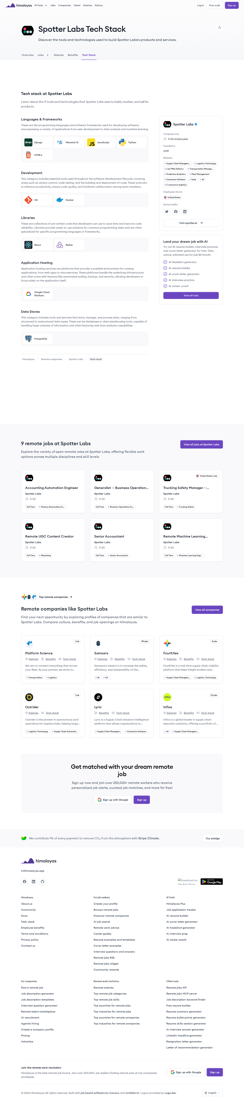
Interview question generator (39, 1005)
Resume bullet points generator (186, 1017)
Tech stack (67, 659)
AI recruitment (30, 1017)
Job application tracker (181, 909)
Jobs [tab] (43, 55)
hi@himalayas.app (32, 870)
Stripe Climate (148, 838)
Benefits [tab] (73, 55)
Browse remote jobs (106, 909)
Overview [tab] (28, 55)
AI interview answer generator (185, 1029)
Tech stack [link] (96, 359)
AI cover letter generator (182, 921)
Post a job (214, 5)
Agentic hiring (30, 1023)
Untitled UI (132, 1093)
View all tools (191, 295)
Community (28, 909)
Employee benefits (32, 927)
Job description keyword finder (185, 999)
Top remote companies (53, 597)
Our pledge (213, 838)
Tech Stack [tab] (89, 55)
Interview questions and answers (114, 951)
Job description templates (37, 999)
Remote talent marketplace (38, 1011)
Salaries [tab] (59, 55)
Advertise (27, 1041)
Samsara (101, 653)
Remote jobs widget (106, 963)
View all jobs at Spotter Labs (201, 444)
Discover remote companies (111, 915)
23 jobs (214, 695)
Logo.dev (170, 1093)
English (212, 1092)
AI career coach (176, 939)
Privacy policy (30, 939)
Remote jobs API (176, 987)
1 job (77, 641)
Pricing (25, 1035)
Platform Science (39, 653)
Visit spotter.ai (188, 223)
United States (174, 197)
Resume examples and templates (114, 939)
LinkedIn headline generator (184, 1035)
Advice (99, 5)
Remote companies (51, 359)
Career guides (102, 933)
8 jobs (214, 641)
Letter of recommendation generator (189, 1047)
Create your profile (106, 903)
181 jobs (144, 641)
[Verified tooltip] (195, 124)
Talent (77, 5)
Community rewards (106, 969)
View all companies (207, 609)
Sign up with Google (115, 799)
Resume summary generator (184, 1011)
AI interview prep (177, 933)
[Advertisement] (84, 78)
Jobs (53, 5)
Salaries (87, 5)
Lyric (98, 707)
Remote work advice (106, 927)
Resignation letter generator (184, 1041)
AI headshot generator (180, 927)
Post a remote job (32, 987)
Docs (24, 915)
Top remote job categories (110, 993)
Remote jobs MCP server (181, 993)
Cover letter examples (108, 945)
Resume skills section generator (186, 1023)
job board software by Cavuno (100, 1093)
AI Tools (39, 5)
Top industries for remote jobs (112, 1011)
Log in (200, 5)
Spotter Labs (76, 359)
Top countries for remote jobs (112, 1005)
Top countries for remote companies (116, 1017)
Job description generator (37, 993)
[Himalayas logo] (18, 5)
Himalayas (28, 359)
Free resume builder (178, 1005)
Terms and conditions (34, 933)
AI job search (102, 921)
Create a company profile (37, 1029)
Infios (167, 707)
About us (26, 903)
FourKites (170, 653)
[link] (28, 359)
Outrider (32, 707)
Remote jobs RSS (104, 957)
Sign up (232, 5)
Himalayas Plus (175, 903)
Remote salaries (104, 987)
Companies (64, 5)
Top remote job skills (106, 999)
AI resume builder (177, 915)
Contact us (28, 945)
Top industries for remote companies (117, 1023)
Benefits (48, 659)
